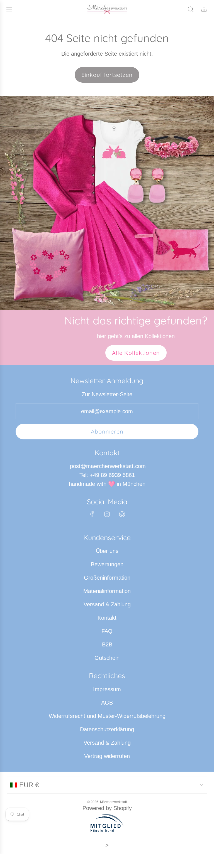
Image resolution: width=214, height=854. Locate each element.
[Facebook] (92, 514)
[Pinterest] (122, 514)
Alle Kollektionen (136, 352)
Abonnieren (107, 431)
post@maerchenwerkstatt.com (108, 466)
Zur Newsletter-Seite (107, 394)
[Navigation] (9, 9)
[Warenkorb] (204, 9)
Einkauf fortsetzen (107, 74)
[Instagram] (107, 514)
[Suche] (190, 9)
